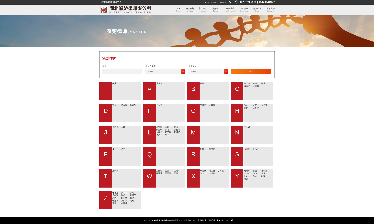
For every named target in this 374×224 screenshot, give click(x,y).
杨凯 (263, 176)
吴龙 (167, 171)
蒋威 (123, 127)
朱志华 (124, 198)
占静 (114, 198)
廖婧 (167, 129)
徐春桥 (203, 171)
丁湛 (114, 105)
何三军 (264, 105)
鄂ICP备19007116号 (225, 220)
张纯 (132, 192)
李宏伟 (177, 129)
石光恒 (256, 149)
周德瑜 (115, 195)
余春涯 (247, 176)
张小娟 (115, 192)
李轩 (167, 127)
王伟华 (177, 171)
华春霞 (256, 108)
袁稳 (255, 171)
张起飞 (115, 200)
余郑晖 (247, 171)
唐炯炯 (115, 171)
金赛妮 (115, 127)
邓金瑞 (124, 105)
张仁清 (124, 200)
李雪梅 (159, 127)
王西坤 (159, 171)
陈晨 (263, 83)
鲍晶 (202, 83)
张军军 (124, 192)
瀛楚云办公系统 (210, 2)
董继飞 (133, 105)
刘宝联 (159, 129)
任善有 (203, 149)
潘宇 (123, 149)
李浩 (167, 135)
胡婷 (246, 108)
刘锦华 (159, 132)
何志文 (247, 105)
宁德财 (247, 127)
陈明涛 (256, 83)
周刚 (132, 200)
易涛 (255, 176)
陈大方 (247, 83)
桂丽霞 (212, 105)
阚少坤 (115, 83)
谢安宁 (203, 173)
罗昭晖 (177, 132)
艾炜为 (159, 83)
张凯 (123, 195)
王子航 (168, 173)
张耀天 (133, 195)
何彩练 (256, 105)
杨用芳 (264, 173)
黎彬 (176, 127)
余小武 (247, 173)
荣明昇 (212, 149)
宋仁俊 (247, 149)
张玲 (132, 198)
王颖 (176, 173)
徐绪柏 (212, 173)
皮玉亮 (115, 149)
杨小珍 (256, 173)
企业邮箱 (223, 2)
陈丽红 (247, 86)
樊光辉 (159, 105)
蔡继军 (256, 86)
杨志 (246, 178)
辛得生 (221, 171)
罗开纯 (168, 132)
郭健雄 (203, 105)
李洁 (158, 135)
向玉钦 (212, 171)
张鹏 (114, 203)
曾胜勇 (124, 203)
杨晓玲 (264, 171)
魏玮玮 (159, 173)
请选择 (150, 71)
